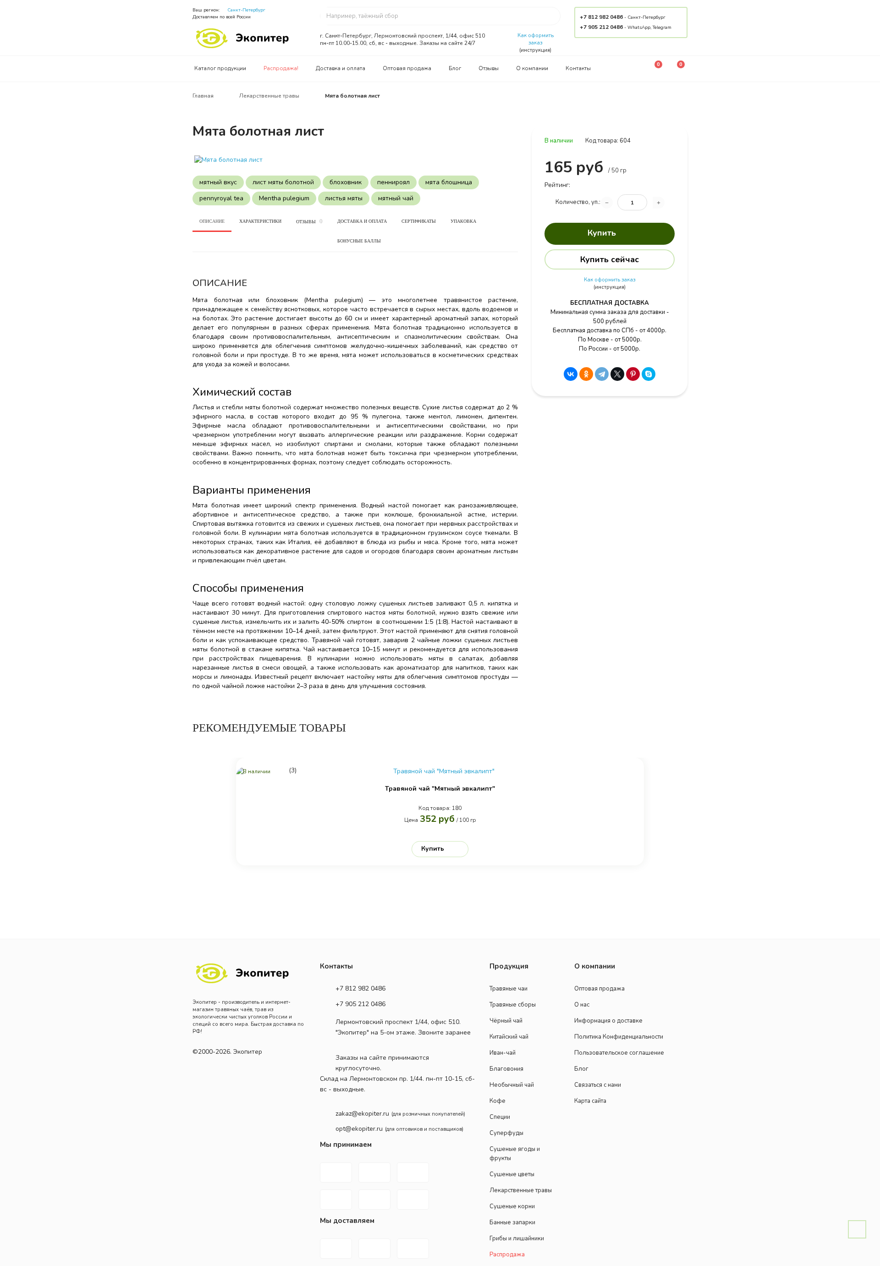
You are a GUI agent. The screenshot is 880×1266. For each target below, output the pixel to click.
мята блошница (448, 182)
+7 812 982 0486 (601, 17)
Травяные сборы (513, 1005)
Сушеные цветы (512, 1174)
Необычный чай (512, 1085)
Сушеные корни (512, 1206)
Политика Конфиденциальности (618, 1037)
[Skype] (648, 374)
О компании (532, 68)
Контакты (578, 68)
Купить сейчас (609, 259)
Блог (455, 68)
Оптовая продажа (407, 68)
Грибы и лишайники (517, 1238)
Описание (212, 221)
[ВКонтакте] (571, 374)
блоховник (346, 182)
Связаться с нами (597, 1085)
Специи (500, 1117)
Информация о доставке (608, 1021)
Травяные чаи (509, 989)
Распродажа (507, 1254)
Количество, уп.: (578, 202)
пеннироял (393, 182)
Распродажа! (281, 68)
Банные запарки (512, 1222)
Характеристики (260, 221)
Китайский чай (509, 1037)
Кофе (498, 1101)
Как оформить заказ (535, 39)
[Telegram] (602, 374)
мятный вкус (218, 182)
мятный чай (395, 198)
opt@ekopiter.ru (359, 1128)
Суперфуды (506, 1133)
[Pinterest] (633, 374)
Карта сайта (590, 1101)
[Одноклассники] (586, 374)
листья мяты (344, 198)
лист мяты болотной (283, 182)
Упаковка (463, 221)
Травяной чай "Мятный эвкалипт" (440, 788)
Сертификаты (419, 221)
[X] (617, 374)
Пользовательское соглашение (619, 1053)
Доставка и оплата (340, 68)
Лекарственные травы (521, 1190)
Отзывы (488, 68)
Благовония (506, 1069)
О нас (581, 1005)
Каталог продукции (220, 68)
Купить (602, 232)
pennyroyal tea (221, 198)
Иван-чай (503, 1053)
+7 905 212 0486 (601, 27)
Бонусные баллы (359, 240)
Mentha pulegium (284, 198)
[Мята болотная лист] (355, 160)
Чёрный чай (506, 1021)
